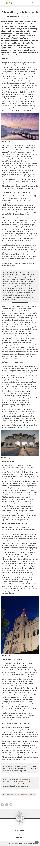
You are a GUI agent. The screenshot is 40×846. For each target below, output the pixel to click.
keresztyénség (10, 794)
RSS (20, 834)
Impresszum (20, 827)
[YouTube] (6, 804)
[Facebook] (2, 804)
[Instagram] (10, 804)
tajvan (33, 794)
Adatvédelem (20, 830)
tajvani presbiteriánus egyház (23, 794)
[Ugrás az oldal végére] (37, 842)
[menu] (2, 2)
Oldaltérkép (20, 837)
